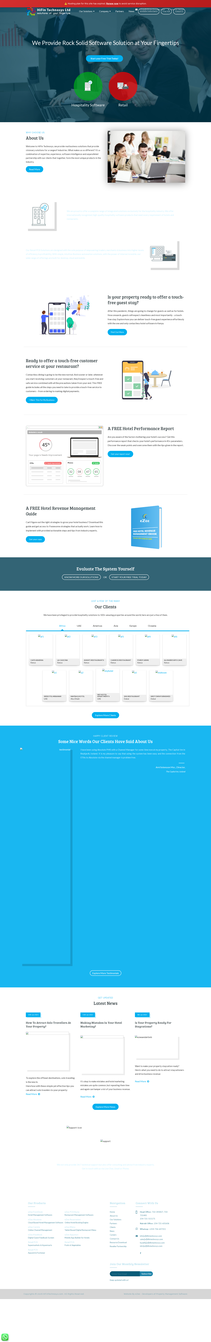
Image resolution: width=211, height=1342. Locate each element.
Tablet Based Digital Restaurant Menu (80, 1230)
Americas (97, 625)
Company (104, 11)
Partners (119, 11)
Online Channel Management (40, 1230)
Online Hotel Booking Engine (76, 1222)
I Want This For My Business (42, 400)
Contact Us (179, 11)
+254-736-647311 (158, 1229)
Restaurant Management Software (79, 1215)
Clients (113, 1227)
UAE (79, 625)
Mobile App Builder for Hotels (77, 1238)
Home (112, 1212)
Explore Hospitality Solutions (81, 226)
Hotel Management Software (40, 1215)
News (131, 11)
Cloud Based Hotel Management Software (45, 1222)
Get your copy (35, 539)
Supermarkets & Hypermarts (40, 1245)
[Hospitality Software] (88, 86)
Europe (133, 625)
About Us (114, 1216)
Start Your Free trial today (129, 577)
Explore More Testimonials (105, 973)
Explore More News (105, 1106)
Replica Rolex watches (72, 136)
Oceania (152, 625)
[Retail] (123, 86)
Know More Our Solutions (81, 577)
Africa (62, 625)
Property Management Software (171, 1294)
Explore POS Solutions (37, 265)
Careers (113, 1235)
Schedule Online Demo (149, 11)
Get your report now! (120, 454)
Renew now (112, 3)
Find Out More (117, 332)
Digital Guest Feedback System (41, 1238)
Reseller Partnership (118, 1246)
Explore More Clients (105, 715)
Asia (116, 625)
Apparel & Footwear (36, 1253)
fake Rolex (37, 140)
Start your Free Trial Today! (104, 58)
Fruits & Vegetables (73, 1245)
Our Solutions (85, 11)
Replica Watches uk (35, 143)
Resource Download (118, 1242)
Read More (34, 169)
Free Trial (166, 11)
